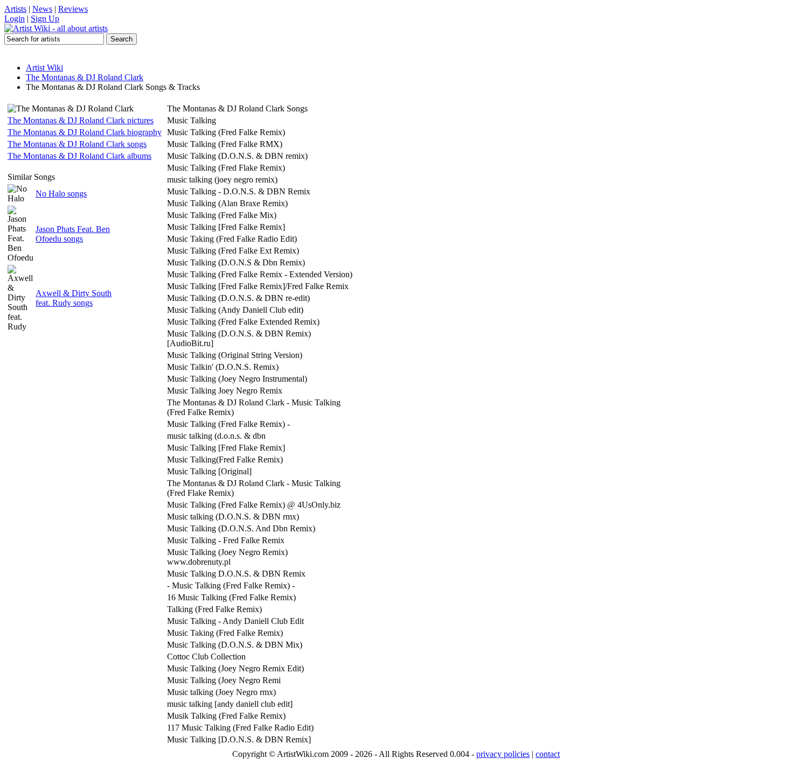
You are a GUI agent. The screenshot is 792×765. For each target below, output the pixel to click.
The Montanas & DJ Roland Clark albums (79, 155)
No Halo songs (61, 193)
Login (14, 18)
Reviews (73, 8)
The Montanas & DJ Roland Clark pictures (81, 120)
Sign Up (45, 18)
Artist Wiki (44, 67)
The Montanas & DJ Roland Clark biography (85, 132)
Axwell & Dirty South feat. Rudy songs (74, 298)
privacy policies (503, 754)
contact (548, 754)
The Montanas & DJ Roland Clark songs (77, 144)
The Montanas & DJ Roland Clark (84, 77)
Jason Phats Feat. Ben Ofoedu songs (73, 233)
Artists (15, 8)
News (42, 8)
